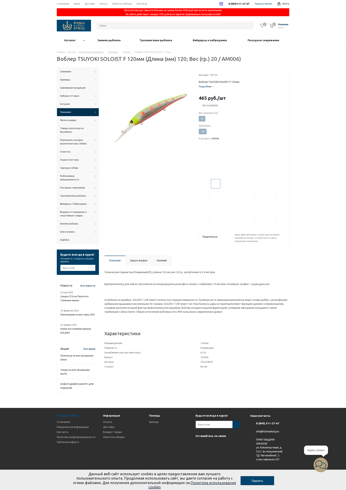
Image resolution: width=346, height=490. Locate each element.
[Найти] (249, 25)
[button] (321, 465)
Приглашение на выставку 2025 (77, 314)
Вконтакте (199, 444)
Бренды (154, 422)
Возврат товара (112, 432)
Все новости (88, 285)
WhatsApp (217, 444)
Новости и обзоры (114, 437)
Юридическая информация (73, 427)
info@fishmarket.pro (267, 431)
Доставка (108, 427)
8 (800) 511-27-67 (267, 423)
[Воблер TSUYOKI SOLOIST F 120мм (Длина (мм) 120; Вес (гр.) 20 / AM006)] (151, 117)
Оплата (107, 422)
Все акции (89, 348)
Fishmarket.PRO (67, 415)
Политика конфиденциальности (76, 437)
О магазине (63, 422)
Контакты (62, 432)
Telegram (208, 444)
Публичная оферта (68, 442)
